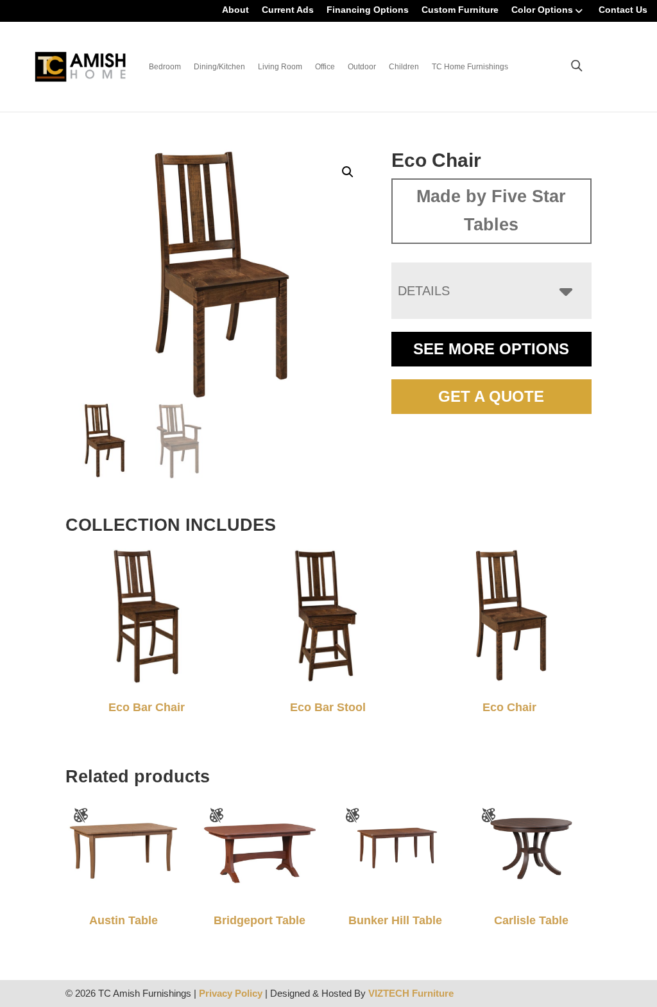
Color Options (542, 9)
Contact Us (623, 9)
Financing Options (368, 9)
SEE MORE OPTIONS (491, 348)
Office (325, 66)
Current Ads (288, 9)
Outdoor (362, 66)
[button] (347, 172)
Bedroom (165, 66)
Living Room (280, 66)
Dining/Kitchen (219, 66)
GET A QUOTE (491, 396)
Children (404, 66)
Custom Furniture (460, 9)
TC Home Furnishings (470, 66)
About (235, 9)
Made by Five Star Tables (491, 210)
